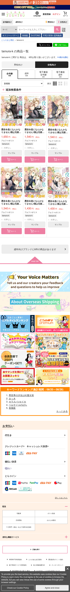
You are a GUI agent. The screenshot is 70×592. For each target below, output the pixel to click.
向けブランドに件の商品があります (35, 249)
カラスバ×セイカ (17, 401)
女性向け (63, 22)
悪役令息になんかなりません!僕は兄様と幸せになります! (58, 203)
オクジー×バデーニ (10, 35)
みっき (12, 398)
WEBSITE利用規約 (15, 559)
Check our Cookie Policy (18, 587)
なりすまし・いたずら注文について (48, 571)
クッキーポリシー (57, 565)
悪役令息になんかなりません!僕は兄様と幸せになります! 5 (34, 132)
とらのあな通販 (7, 40)
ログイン (56, 14)
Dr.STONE (35, 35)
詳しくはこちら (61, 497)
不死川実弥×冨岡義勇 (52, 35)
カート (13, 159)
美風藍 (25, 35)
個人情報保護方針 (39, 565)
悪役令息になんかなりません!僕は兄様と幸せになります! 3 (11, 203)
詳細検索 (63, 29)
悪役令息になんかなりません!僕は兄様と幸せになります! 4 (58, 132)
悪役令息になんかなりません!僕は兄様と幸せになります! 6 (11, 132)
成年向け (19, 22)
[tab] (27, 74)
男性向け (51, 22)
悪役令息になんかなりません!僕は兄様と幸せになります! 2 (34, 203)
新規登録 (47, 14)
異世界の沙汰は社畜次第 (21, 395)
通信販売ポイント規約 (55, 559)
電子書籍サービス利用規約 (18, 565)
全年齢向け (7, 22)
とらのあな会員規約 (35, 559)
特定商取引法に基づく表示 (21, 571)
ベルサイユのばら (18, 404)
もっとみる (62, 411)
